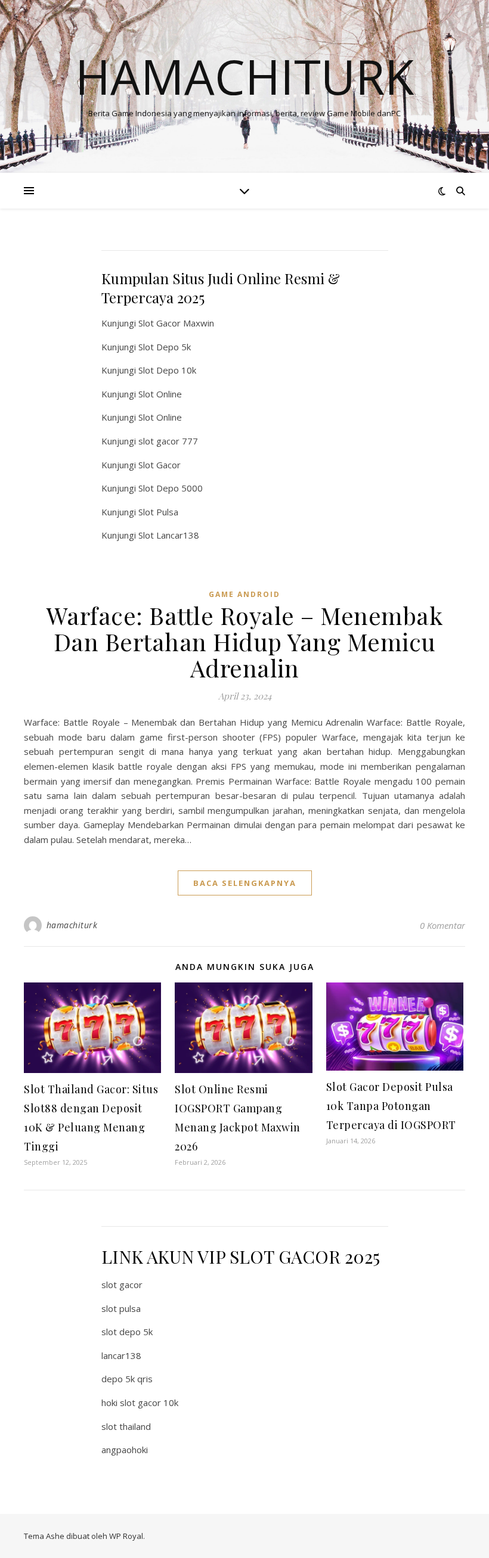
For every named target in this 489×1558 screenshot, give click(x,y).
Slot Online (160, 394)
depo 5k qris (127, 1379)
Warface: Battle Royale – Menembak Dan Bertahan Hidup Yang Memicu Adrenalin (245, 641)
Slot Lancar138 (168, 535)
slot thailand (126, 1426)
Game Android (244, 594)
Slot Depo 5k (164, 347)
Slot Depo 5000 (170, 488)
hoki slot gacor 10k (139, 1402)
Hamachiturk (244, 76)
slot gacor (122, 1284)
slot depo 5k (127, 1332)
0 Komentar (442, 925)
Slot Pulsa (158, 512)
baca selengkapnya (244, 883)
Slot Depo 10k (167, 370)
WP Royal (126, 1536)
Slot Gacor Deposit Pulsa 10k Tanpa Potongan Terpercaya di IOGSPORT (391, 1106)
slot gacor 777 (168, 441)
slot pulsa (121, 1308)
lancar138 (121, 1355)
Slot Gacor (159, 465)
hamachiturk (72, 925)
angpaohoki (124, 1450)
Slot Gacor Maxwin (176, 323)
